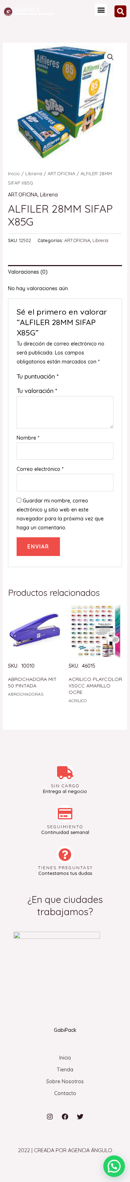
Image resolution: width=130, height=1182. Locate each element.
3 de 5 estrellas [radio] (80, 378)
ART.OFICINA (61, 173)
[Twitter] (80, 1116)
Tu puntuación (37, 376)
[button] (101, 9)
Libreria (33, 173)
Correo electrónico (40, 469)
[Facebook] (65, 1116)
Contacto (65, 1093)
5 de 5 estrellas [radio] (95, 378)
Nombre (28, 438)
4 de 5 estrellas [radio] (87, 378)
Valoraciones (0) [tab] (28, 272)
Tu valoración (37, 390)
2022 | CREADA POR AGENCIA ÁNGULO (65, 1150)
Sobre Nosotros (65, 1081)
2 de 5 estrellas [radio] (72, 378)
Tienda (65, 1069)
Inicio (14, 173)
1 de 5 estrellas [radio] (64, 378)
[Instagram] (50, 1116)
